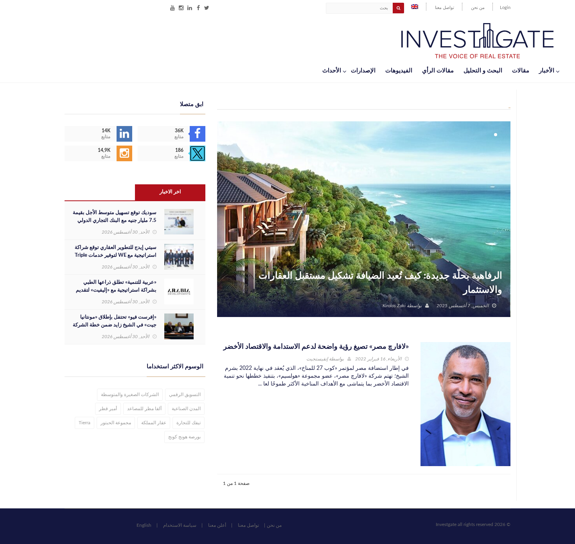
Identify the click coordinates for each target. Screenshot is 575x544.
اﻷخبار (546, 71)
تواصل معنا (444, 7)
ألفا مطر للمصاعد (144, 408)
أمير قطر (108, 408)
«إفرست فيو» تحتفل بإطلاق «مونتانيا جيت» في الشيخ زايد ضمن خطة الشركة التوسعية (114, 325)
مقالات (520, 71)
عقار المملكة (153, 422)
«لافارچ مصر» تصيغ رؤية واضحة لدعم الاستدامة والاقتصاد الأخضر (316, 346)
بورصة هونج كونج (184, 436)
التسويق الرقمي (185, 394)
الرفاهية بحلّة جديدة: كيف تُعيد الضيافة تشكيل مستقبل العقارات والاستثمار (380, 283)
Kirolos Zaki (394, 305)
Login (505, 7)
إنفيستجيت (317, 359)
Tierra (84, 422)
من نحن (478, 7)
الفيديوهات (398, 71)
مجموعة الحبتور (116, 422)
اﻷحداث (331, 71)
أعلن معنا (217, 525)
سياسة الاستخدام (179, 525)
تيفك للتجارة (188, 422)
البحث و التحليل (483, 71)
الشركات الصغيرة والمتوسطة (130, 394)
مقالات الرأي (438, 71)
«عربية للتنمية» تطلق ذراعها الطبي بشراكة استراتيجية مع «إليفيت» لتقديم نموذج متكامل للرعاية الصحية (116, 290)
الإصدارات (363, 71)
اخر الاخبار (170, 192)
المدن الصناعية (186, 408)
